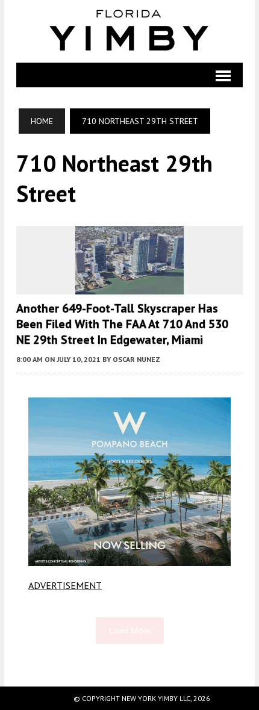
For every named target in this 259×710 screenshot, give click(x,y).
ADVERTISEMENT (65, 585)
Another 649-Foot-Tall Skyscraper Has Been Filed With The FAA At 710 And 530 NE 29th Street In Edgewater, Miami (122, 324)
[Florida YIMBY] (129, 31)
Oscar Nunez (136, 359)
